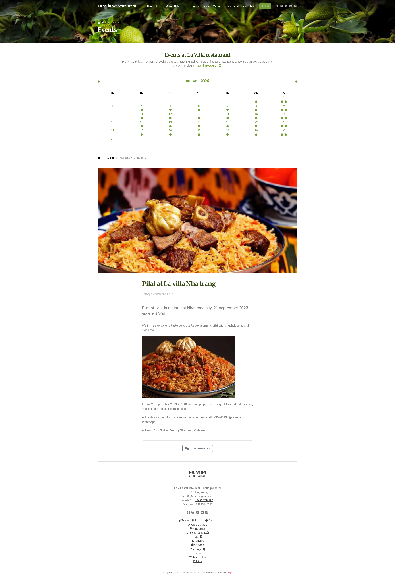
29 (256, 130)
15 (256, 113)
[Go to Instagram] (281, 6)
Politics (197, 561)
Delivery (199, 540)
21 (227, 122)
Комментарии (199, 448)
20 (199, 122)
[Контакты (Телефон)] (295, 6)
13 (199, 113)
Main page (196, 549)
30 (283, 130)
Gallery (212, 520)
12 (170, 113)
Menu (185, 520)
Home (105, 22)
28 (227, 130)
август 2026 (197, 81)
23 (283, 122)
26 (170, 130)
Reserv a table (199, 524)
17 (112, 122)
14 (227, 113)
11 (141, 113)
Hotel (196, 536)
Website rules (197, 557)
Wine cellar (198, 528)
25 (141, 130)
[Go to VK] (290, 6)
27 (199, 130)
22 (256, 122)
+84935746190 (204, 500)
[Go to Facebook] (276, 6)
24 (112, 130)
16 (283, 113)
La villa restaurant (208, 65)
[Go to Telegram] (286, 6)
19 (170, 122)
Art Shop (199, 545)
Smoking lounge (195, 532)
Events (111, 157)
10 (112, 113)
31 (112, 138)
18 (141, 122)
